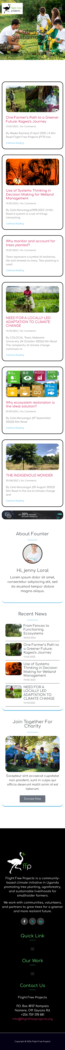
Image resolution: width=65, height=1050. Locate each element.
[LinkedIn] (40, 921)
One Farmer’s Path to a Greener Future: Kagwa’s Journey (32, 119)
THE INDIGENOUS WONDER (29, 475)
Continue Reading (15, 143)
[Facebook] (24, 921)
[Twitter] (32, 921)
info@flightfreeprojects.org (32, 1019)
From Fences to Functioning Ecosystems (36, 629)
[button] (60, 9)
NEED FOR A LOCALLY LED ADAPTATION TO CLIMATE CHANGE (28, 322)
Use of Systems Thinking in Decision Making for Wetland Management (30, 194)
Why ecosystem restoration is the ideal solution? (30, 404)
